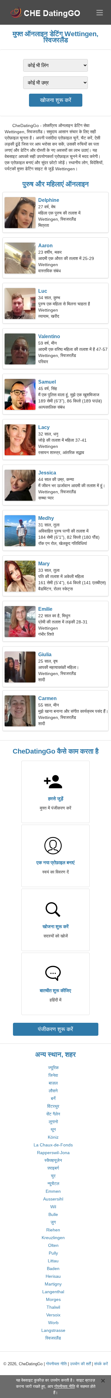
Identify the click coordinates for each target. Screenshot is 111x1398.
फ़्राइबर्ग (53, 1168)
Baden (53, 1268)
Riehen (53, 1229)
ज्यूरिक (53, 1067)
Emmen (53, 1191)
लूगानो (53, 1121)
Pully (53, 1253)
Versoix (53, 1314)
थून (53, 1129)
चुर (53, 1175)
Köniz (53, 1137)
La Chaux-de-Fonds (53, 1144)
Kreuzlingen (53, 1237)
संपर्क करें (101, 1364)
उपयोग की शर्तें (80, 1364)
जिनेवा (53, 1075)
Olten (53, 1245)
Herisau (53, 1276)
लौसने (53, 1090)
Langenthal (53, 1291)
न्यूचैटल (53, 1183)
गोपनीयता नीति (56, 1364)
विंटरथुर (53, 1106)
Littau (53, 1260)
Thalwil (53, 1307)
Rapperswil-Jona (53, 1152)
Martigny (53, 1283)
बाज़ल (53, 1083)
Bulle (53, 1214)
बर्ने (53, 1098)
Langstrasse (53, 1330)
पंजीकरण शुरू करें (55, 1029)
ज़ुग (53, 1222)
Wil (53, 1206)
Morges (53, 1299)
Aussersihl (53, 1198)
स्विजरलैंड (53, 1338)
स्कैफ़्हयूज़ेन (53, 1160)
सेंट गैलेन (53, 1113)
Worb (53, 1322)
